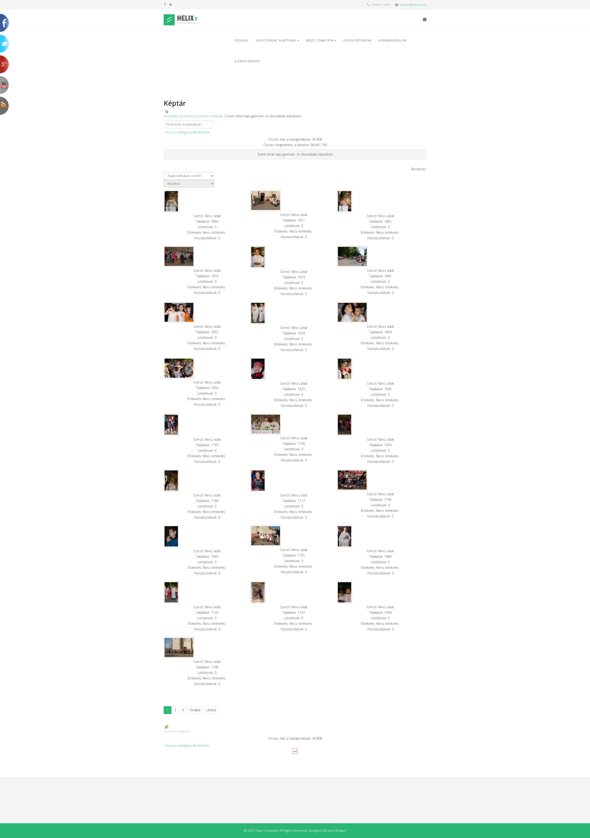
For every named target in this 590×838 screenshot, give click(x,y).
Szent (202, 116)
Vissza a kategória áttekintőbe (187, 132)
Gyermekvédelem (392, 40)
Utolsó (211, 710)
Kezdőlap (171, 116)
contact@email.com (413, 5)
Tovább (195, 710)
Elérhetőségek (247, 61)
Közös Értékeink (357, 40)
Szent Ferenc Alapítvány (276, 40)
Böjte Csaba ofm (320, 40)
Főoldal (241, 40)
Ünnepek (216, 116)
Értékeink (188, 116)
